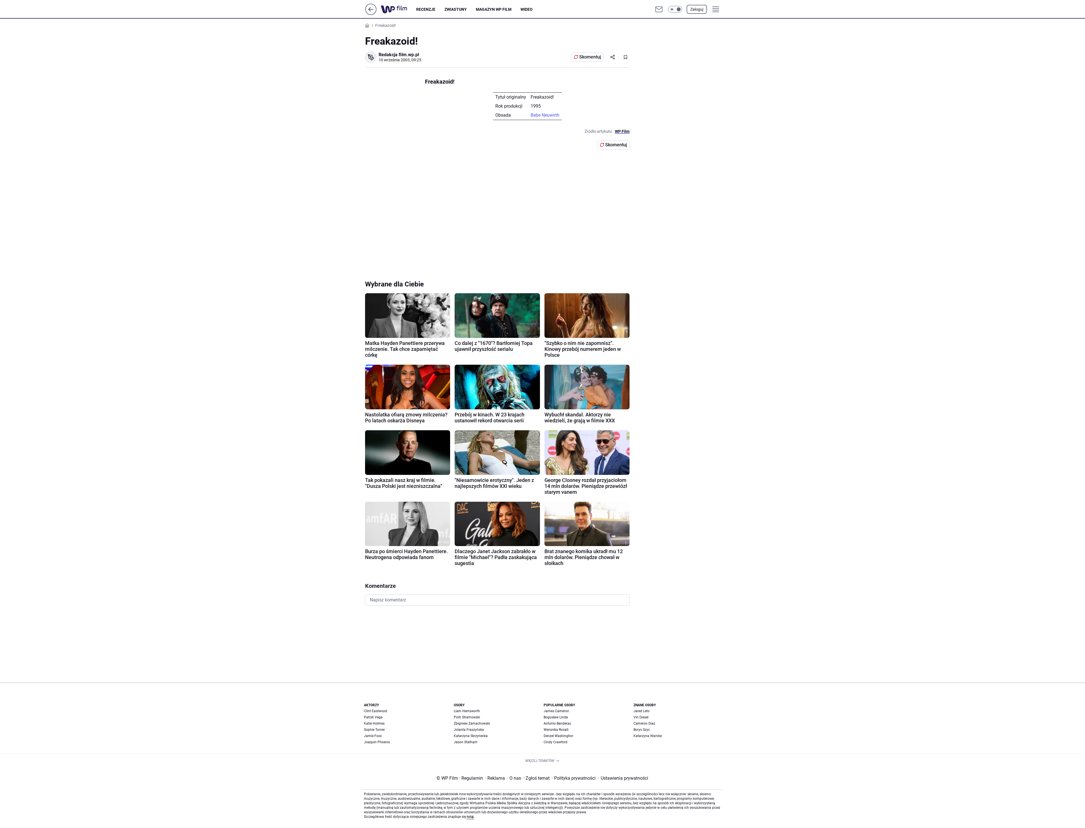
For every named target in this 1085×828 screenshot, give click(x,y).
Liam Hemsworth (467, 711)
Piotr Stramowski (467, 717)
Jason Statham (466, 742)
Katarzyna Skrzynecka (471, 736)
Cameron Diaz (644, 723)
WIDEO (526, 9)
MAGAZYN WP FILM (493, 9)
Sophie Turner (374, 730)
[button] (675, 9)
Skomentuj (590, 57)
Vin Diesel (640, 717)
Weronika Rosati (556, 730)
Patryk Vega (373, 717)
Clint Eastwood (375, 711)
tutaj (470, 817)
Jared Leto (641, 711)
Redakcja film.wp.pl (399, 54)
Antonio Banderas (557, 723)
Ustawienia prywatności (623, 778)
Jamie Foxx (373, 736)
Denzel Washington (558, 736)
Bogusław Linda (556, 717)
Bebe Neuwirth (545, 115)
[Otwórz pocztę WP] (658, 9)
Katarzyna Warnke (647, 736)
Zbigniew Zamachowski (472, 723)
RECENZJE (425, 9)
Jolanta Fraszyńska (469, 730)
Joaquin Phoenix (377, 742)
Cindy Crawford (555, 742)
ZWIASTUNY (455, 9)
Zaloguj (696, 9)
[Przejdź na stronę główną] (371, 13)
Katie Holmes (374, 723)
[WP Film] (398, 9)
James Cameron (556, 711)
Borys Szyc (641, 730)
